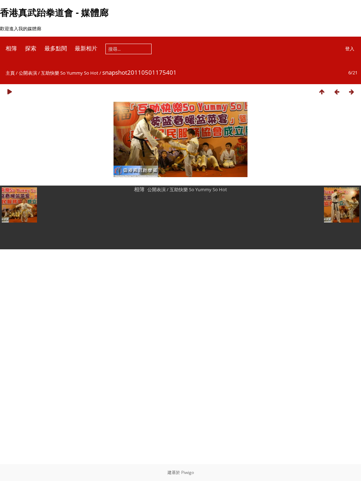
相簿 (11, 48)
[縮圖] (321, 92)
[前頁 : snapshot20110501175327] (336, 92)
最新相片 (86, 48)
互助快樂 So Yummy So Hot (70, 73)
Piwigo (187, 472)
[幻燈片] (9, 92)
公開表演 (28, 73)
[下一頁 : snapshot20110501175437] (351, 92)
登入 (349, 48)
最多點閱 (55, 48)
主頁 (10, 73)
